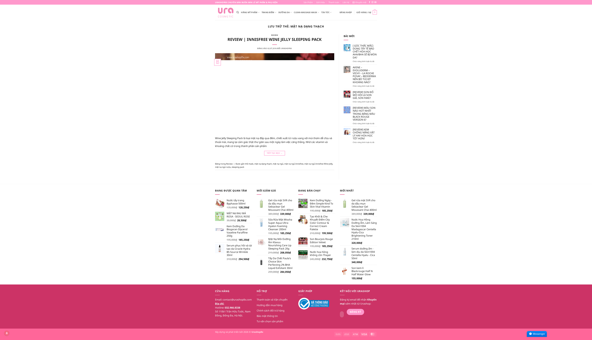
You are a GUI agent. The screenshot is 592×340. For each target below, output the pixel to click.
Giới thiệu (320, 2)
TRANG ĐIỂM (268, 12)
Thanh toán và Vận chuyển (272, 299)
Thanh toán (334, 2)
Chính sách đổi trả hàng (270, 310)
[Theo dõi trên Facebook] (369, 2)
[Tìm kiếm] (237, 12)
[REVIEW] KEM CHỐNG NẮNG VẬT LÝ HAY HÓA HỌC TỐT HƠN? (364, 134)
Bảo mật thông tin (267, 316)
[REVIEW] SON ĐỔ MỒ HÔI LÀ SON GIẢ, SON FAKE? (363, 95)
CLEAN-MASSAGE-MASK (305, 12)
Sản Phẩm (308, 2)
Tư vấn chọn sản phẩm (270, 321)
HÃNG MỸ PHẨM (249, 12)
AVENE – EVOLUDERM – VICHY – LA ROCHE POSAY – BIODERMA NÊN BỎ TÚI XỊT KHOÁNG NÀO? (364, 75)
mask (251, 163)
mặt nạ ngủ (278, 163)
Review (274, 35)
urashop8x (286, 48)
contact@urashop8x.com (237, 299)
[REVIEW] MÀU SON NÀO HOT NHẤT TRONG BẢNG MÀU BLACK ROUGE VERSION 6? (364, 113)
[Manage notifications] (6, 333)
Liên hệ (346, 2)
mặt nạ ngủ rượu (223, 167)
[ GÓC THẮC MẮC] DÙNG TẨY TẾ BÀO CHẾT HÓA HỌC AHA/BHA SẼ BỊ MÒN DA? (365, 51)
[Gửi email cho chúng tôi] (375, 2)
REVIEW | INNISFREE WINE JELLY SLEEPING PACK (275, 39)
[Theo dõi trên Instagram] (372, 2)
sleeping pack (238, 167)
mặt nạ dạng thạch (263, 163)
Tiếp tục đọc (275, 153)
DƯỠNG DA (284, 12)
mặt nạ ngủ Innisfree (293, 163)
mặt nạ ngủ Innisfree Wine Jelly (318, 163)
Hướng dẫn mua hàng (269, 305)
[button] (359, 2)
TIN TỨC (325, 12)
